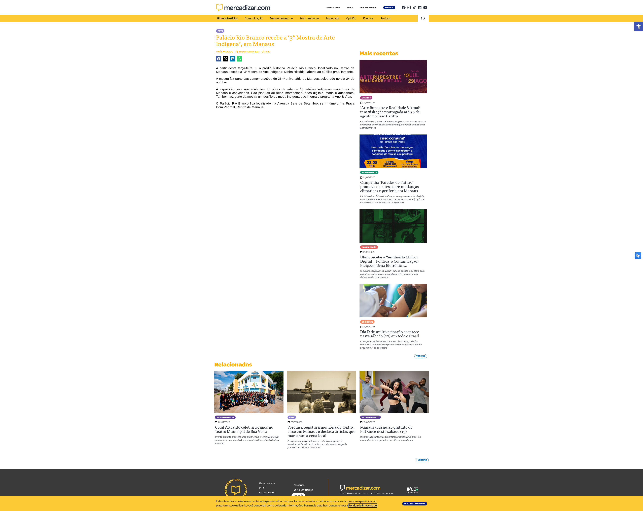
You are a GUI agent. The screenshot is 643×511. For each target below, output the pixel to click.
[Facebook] (404, 7)
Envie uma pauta (303, 489)
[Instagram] (409, 7)
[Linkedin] (420, 7)
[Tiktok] (414, 7)
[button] (638, 26)
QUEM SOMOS (333, 7)
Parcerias (299, 485)
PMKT (350, 7)
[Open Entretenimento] (291, 18)
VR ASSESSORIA (368, 7)
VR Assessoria (267, 492)
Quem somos (267, 483)
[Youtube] (425, 7)
